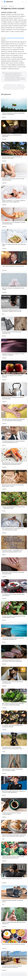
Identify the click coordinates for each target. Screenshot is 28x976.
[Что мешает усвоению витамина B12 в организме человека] (14, 720)
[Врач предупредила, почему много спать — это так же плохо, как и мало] (14, 524)
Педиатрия (11, 6)
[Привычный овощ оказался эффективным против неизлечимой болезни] (14, 852)
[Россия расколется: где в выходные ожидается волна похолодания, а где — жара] (14, 742)
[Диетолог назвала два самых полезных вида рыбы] (14, 239)
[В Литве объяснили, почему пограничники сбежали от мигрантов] (14, 108)
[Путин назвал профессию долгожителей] (14, 261)
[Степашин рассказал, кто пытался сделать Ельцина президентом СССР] (14, 436)
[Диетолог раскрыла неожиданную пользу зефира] (14, 283)
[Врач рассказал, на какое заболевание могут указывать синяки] (14, 764)
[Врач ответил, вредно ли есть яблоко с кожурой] (14, 371)
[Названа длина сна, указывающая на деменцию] (14, 130)
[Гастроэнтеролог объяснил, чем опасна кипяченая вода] (14, 392)
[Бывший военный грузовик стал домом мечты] (14, 895)
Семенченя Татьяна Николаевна (15, 38)
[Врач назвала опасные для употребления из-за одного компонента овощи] (14, 699)
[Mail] (4, 1)
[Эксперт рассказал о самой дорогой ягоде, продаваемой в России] (14, 611)
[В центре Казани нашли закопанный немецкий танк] (14, 327)
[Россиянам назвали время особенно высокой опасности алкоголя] (14, 961)
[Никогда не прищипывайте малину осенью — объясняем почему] (14, 502)
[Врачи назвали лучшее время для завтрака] (14, 939)
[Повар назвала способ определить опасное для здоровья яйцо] (14, 217)
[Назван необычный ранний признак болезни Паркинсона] (14, 917)
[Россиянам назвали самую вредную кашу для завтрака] (14, 589)
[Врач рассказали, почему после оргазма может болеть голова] (14, 480)
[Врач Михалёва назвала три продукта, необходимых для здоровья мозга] (14, 458)
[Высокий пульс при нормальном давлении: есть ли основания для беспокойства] (14, 414)
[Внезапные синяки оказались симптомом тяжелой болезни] (14, 567)
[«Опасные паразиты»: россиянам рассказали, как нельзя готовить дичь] (14, 655)
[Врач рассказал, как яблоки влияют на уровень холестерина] (14, 152)
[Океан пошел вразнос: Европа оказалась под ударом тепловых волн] (14, 633)
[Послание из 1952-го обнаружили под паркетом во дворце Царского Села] (14, 546)
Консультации (4, 6)
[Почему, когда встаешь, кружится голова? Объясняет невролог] (14, 349)
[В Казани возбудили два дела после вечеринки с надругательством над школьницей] (14, 305)
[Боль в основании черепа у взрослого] (14, 874)
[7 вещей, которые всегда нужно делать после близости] (14, 677)
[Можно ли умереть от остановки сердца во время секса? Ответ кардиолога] (14, 196)
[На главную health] (9, 1)
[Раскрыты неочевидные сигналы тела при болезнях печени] (14, 174)
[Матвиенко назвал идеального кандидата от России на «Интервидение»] (14, 786)
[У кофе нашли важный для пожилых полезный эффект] (14, 808)
